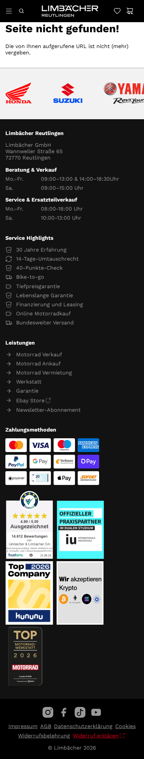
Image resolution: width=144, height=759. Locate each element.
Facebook (64, 712)
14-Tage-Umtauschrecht (47, 259)
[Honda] (18, 93)
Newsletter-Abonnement (48, 410)
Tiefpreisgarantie (38, 286)
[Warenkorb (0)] (129, 10)
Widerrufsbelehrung (44, 735)
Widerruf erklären (96, 735)
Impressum (23, 726)
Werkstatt (29, 381)
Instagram (48, 712)
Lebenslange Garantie (44, 295)
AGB (45, 726)
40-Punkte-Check (39, 268)
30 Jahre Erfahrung (41, 250)
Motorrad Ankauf (38, 363)
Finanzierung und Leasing (49, 304)
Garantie (27, 391)
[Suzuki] (67, 93)
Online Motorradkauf (43, 313)
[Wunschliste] (117, 10)
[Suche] (21, 10)
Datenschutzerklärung (83, 726)
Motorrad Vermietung (44, 372)
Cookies (125, 726)
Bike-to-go (30, 277)
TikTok (80, 712)
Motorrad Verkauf (39, 354)
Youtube (96, 712)
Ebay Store (30, 400)
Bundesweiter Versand (45, 322)
